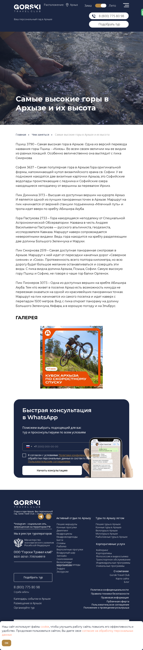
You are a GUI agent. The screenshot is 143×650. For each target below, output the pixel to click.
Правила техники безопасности (110, 593)
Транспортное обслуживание (113, 559)
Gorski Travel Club (120, 575)
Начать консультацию (52, 470)
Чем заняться (40, 134)
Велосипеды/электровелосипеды (68, 563)
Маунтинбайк (64, 565)
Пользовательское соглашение (110, 604)
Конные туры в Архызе (108, 527)
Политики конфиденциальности (79, 455)
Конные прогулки (67, 527)
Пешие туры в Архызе (108, 524)
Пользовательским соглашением (49, 461)
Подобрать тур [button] (109, 24)
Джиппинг (62, 530)
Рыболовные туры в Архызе (112, 536)
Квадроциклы (64, 533)
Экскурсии (63, 571)
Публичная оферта (118, 601)
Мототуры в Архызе (107, 533)
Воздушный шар (66, 552)
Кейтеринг (102, 550)
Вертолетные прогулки (70, 549)
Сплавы (61, 543)
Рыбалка (61, 546)
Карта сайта (122, 578)
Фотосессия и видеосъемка (112, 556)
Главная (21, 134)
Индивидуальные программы (113, 562)
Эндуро (61, 568)
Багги (60, 540)
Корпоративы (104, 553)
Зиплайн (62, 555)
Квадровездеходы (67, 536)
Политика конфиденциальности (109, 589)
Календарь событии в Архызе (32, 598)
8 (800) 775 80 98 (111, 16)
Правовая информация (115, 597)
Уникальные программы (110, 565)
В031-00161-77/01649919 (29, 556)
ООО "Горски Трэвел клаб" (33, 552)
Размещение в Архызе (28, 603)
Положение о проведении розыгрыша (106, 607)
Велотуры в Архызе (107, 530)
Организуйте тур (24, 607)
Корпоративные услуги (110, 544)
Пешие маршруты (67, 524)
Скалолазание (65, 559)
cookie (45, 626)
